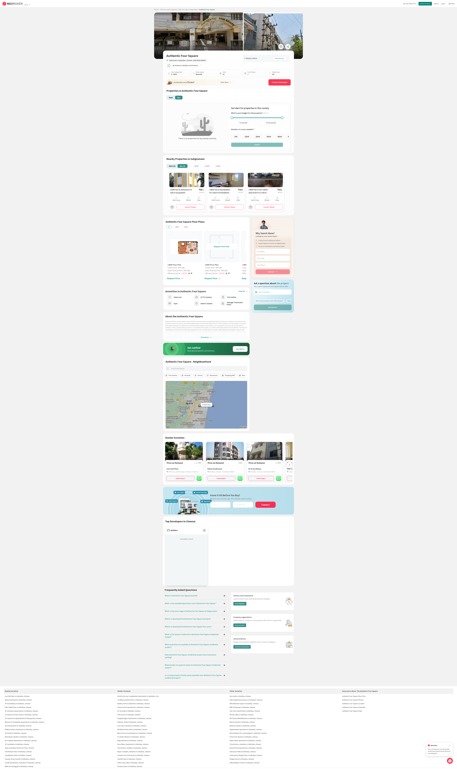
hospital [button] (187, 375)
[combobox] (208, 368)
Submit (257, 145)
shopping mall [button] (230, 375)
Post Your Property (425, 4)
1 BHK (196, 166)
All (169, 227)
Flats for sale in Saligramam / (188, 9)
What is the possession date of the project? (269, 301)
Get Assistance (240, 625)
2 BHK (207, 166)
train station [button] (172, 375)
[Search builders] (204, 530)
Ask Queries (272, 307)
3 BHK (218, 166)
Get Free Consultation (242, 647)
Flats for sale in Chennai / (169, 9)
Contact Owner (190, 207)
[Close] (450, 745)
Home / (156, 9)
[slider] (232, 117)
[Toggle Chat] (450, 761)
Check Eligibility (240, 604)
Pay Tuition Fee (411, 4)
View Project (180, 478)
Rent (26, 5)
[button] (185, 273)
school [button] (200, 375)
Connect (271, 272)
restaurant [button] (214, 375)
